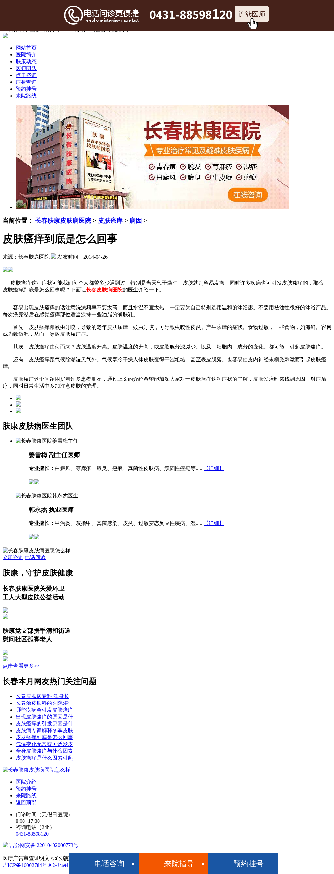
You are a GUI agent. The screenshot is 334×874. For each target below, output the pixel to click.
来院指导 (179, 863)
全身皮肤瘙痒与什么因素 (44, 751)
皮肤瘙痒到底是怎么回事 (44, 737)
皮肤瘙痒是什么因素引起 (44, 758)
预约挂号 (26, 89)
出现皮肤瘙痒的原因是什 (44, 716)
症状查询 (26, 82)
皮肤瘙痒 (110, 220)
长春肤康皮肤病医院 (63, 220)
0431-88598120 (32, 834)
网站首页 (26, 48)
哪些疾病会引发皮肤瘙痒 (44, 710)
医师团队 (26, 68)
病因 (135, 220)
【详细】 (214, 468)
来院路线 (26, 95)
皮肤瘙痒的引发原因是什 (44, 723)
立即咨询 (13, 557)
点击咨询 (26, 75)
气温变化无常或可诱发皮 (44, 744)
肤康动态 (26, 61)
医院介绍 (26, 782)
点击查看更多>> (21, 666)
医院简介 (26, 54)
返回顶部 (26, 802)
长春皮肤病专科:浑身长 (42, 696)
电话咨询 (109, 863)
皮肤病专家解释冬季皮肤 (44, 730)
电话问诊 (35, 557)
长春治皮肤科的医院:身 (42, 703)
